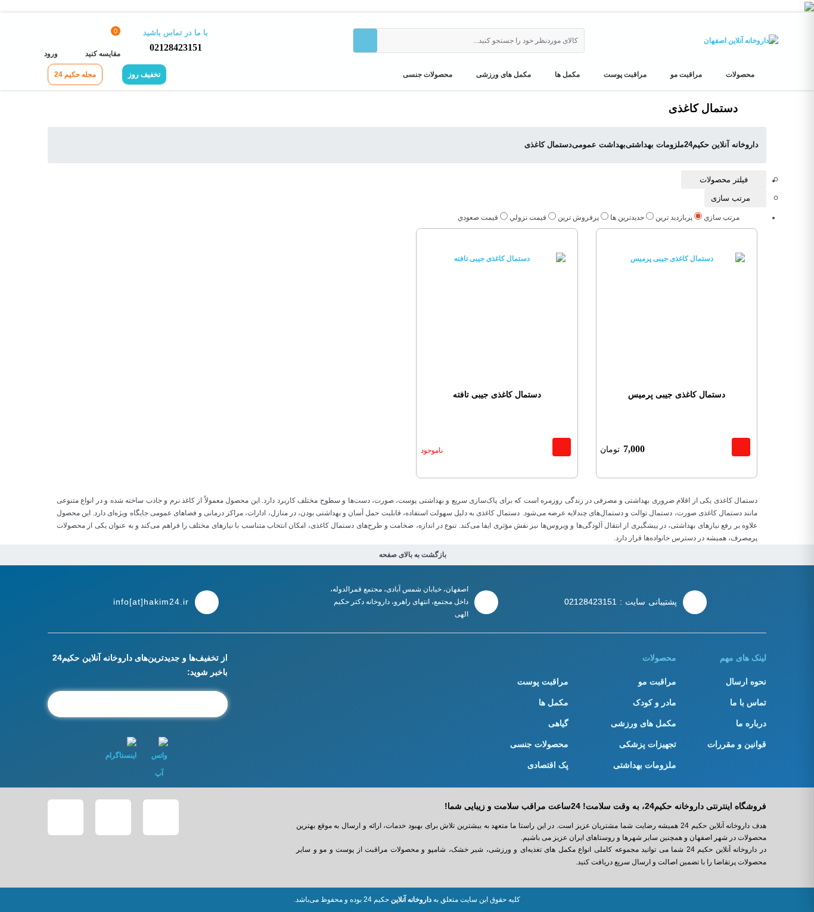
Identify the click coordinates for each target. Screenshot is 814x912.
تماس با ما (748, 702)
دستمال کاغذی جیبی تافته (497, 394)
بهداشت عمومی (599, 144)
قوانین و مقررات (736, 744)
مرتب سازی (730, 198)
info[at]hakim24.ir (151, 601)
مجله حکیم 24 (75, 74)
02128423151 (176, 47)
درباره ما (751, 723)
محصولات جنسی (427, 74)
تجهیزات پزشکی (647, 744)
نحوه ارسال (746, 681)
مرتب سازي (722, 217)
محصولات (740, 74)
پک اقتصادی (547, 765)
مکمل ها (567, 74)
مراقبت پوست (625, 74)
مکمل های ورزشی (503, 74)
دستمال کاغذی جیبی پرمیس (676, 394)
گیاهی (558, 723)
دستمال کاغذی (548, 144)
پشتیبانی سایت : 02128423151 (620, 601)
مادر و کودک (654, 702)
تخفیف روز (144, 74)
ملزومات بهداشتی (655, 144)
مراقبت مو (686, 74)
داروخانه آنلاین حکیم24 (721, 144)
